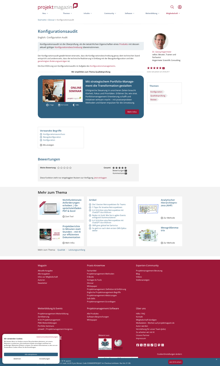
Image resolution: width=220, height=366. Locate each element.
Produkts (123, 44)
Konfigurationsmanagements (102, 66)
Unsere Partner (142, 335)
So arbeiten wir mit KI (145, 332)
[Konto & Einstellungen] (179, 7)
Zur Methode (169, 218)
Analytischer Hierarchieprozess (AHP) (169, 202)
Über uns (141, 308)
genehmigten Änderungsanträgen (52, 61)
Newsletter (42, 283)
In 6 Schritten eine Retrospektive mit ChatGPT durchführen (108, 211)
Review (153, 99)
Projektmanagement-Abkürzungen (102, 295)
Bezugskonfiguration (52, 137)
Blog (138, 273)
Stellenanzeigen (143, 280)
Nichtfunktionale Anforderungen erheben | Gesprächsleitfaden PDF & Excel (72, 205)
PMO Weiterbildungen (47, 323)
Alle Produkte (93, 313)
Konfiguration (156, 92)
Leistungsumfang (77, 249)
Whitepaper (92, 286)
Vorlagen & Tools (94, 280)
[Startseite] (58, 7)
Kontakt (139, 316)
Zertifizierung (43, 316)
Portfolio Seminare (46, 326)
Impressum (141, 338)
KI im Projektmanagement (49, 320)
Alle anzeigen (48, 145)
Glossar (51, 20)
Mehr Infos (132, 112)
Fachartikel (91, 270)
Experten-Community (147, 265)
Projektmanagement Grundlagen (101, 301)
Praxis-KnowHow (96, 265)
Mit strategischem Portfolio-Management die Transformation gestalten (109, 83)
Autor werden (142, 326)
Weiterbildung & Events (50, 308)
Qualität (61, 249)
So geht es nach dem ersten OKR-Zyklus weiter (109, 229)
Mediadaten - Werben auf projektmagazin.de (155, 323)
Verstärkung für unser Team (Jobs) (151, 329)
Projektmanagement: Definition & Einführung (106, 289)
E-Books (90, 277)
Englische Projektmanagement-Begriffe (104, 292)
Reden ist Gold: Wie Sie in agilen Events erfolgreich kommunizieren (109, 216)
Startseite (42, 20)
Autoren (41, 280)
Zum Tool (69, 216)
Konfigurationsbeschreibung (68, 47)
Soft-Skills (91, 298)
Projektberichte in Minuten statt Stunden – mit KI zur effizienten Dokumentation (72, 232)
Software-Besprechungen (98, 316)
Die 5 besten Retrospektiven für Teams (109, 204)
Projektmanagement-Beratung (149, 270)
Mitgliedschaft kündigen (146, 320)
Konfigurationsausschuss (54, 134)
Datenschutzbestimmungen (47, 337)
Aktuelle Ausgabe (45, 270)
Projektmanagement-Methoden (100, 273)
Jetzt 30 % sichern (175, 362)
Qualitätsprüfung (157, 95)
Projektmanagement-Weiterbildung (53, 313)
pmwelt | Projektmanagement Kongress (55, 329)
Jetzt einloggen (100, 177)
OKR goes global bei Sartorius (105, 225)
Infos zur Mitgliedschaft (48, 277)
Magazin (42, 265)
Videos (139, 277)
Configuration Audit (57, 37)
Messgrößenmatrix (170, 229)
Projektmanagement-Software (103, 308)
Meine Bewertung (48, 167)
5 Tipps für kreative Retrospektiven (107, 207)
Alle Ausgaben (44, 273)
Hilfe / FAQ (140, 313)
